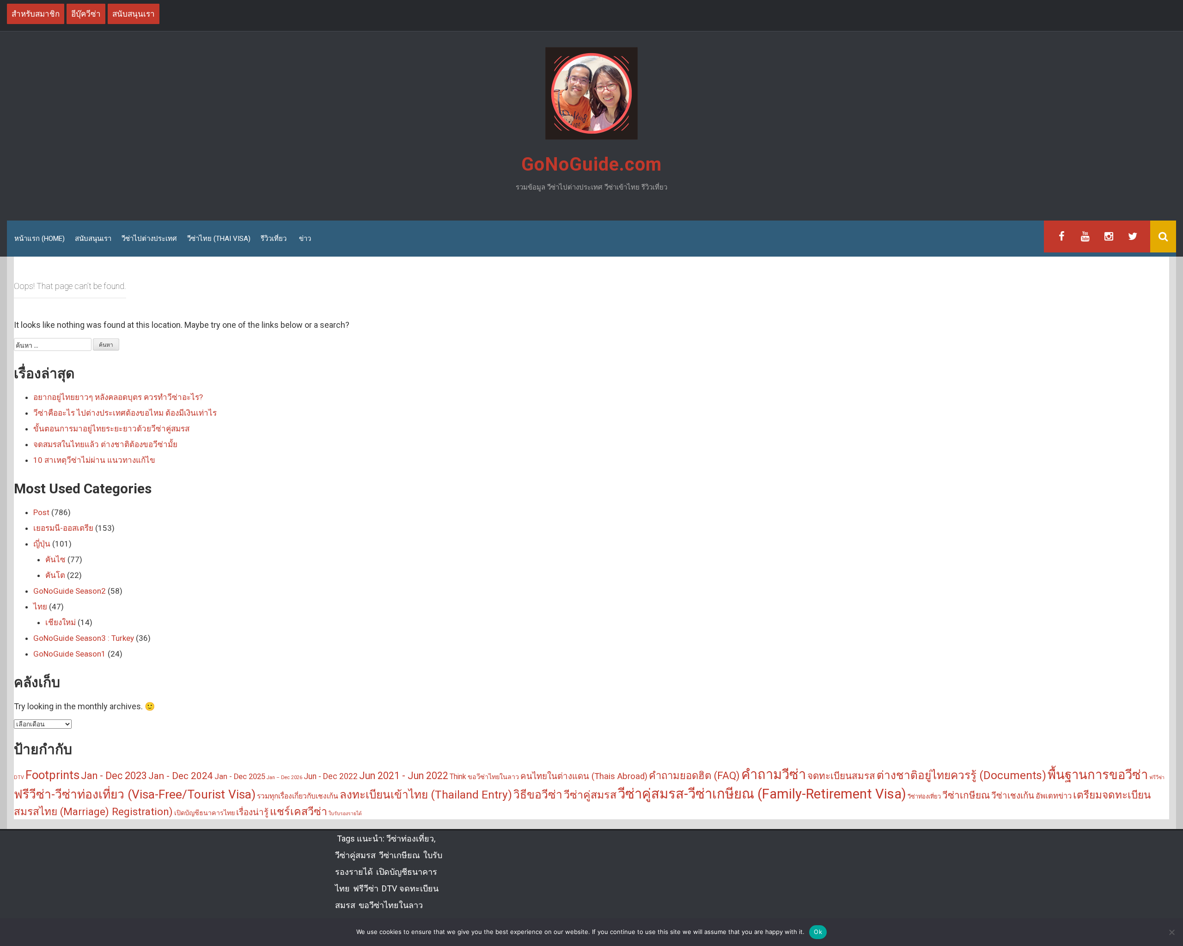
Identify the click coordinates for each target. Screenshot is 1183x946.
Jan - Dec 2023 (114, 775)
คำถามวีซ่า (773, 774)
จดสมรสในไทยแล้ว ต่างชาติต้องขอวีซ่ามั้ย (105, 444)
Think (458, 777)
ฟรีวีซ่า (1157, 777)
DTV (19, 777)
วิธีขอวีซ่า (537, 794)
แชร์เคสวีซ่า (298, 811)
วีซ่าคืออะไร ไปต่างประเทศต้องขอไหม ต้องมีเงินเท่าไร (125, 413)
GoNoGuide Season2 (69, 591)
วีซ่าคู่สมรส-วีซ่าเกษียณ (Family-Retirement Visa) (762, 794)
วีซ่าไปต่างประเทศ (149, 238)
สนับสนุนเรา (93, 238)
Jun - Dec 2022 (331, 776)
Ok (818, 931)
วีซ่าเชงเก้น (1012, 796)
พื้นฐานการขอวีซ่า (1098, 775)
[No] (1171, 932)
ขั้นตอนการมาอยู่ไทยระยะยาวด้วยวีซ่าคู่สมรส (111, 428)
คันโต (55, 575)
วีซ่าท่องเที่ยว (924, 796)
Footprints (52, 775)
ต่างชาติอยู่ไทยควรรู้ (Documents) (961, 775)
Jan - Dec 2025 (239, 776)
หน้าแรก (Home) (39, 238)
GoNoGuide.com (591, 164)
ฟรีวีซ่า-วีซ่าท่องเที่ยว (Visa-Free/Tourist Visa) (135, 794)
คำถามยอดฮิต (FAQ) (694, 775)
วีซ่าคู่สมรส (590, 794)
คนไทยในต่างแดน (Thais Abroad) (583, 776)
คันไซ (55, 559)
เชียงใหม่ (60, 622)
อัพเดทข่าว (1054, 796)
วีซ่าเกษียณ (966, 795)
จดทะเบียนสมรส (841, 775)
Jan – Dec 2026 (284, 777)
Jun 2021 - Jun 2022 (403, 775)
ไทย (40, 606)
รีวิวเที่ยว (274, 238)
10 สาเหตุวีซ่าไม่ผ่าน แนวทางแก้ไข (94, 460)
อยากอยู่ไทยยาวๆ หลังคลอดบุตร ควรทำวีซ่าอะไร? (118, 397)
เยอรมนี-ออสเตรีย (63, 528)
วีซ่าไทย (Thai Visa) (218, 238)
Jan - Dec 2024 (180, 775)
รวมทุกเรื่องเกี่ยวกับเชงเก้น (297, 796)
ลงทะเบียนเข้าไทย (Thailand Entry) (426, 794)
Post (41, 512)
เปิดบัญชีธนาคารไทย (204, 813)
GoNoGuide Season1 (69, 653)
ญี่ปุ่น (41, 543)
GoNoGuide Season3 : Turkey (83, 638)
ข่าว (305, 238)
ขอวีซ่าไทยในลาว (493, 777)
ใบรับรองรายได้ (345, 814)
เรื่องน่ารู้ (252, 812)
